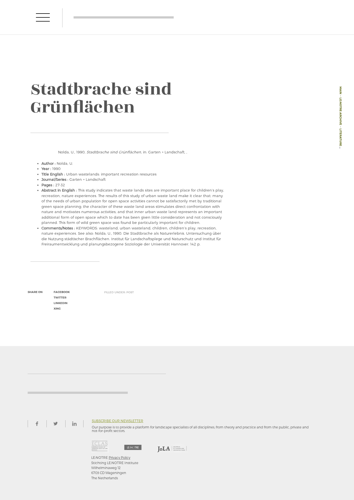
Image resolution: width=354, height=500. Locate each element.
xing (57, 308)
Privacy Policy (119, 457)
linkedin (60, 303)
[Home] (124, 17)
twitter (60, 297)
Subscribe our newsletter (117, 421)
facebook (62, 292)
